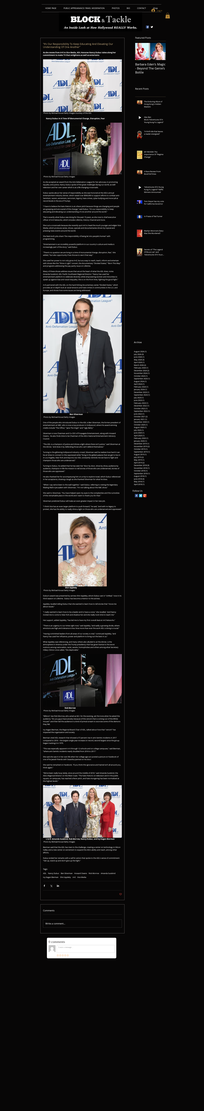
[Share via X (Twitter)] (51, 885)
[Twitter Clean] (151, 27)
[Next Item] (161, 51)
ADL (44, 873)
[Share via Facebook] (44, 885)
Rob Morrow (94, 873)
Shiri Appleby (65, 877)
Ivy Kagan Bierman (50, 877)
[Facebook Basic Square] (136, 495)
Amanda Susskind (108, 873)
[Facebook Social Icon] (147, 27)
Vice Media (81, 877)
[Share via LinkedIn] (58, 885)
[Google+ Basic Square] (144, 495)
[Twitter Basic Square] (140, 495)
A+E (74, 877)
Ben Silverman (67, 873)
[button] (167, 15)
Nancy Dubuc (53, 873)
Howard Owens (80, 873)
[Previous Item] (139, 51)
